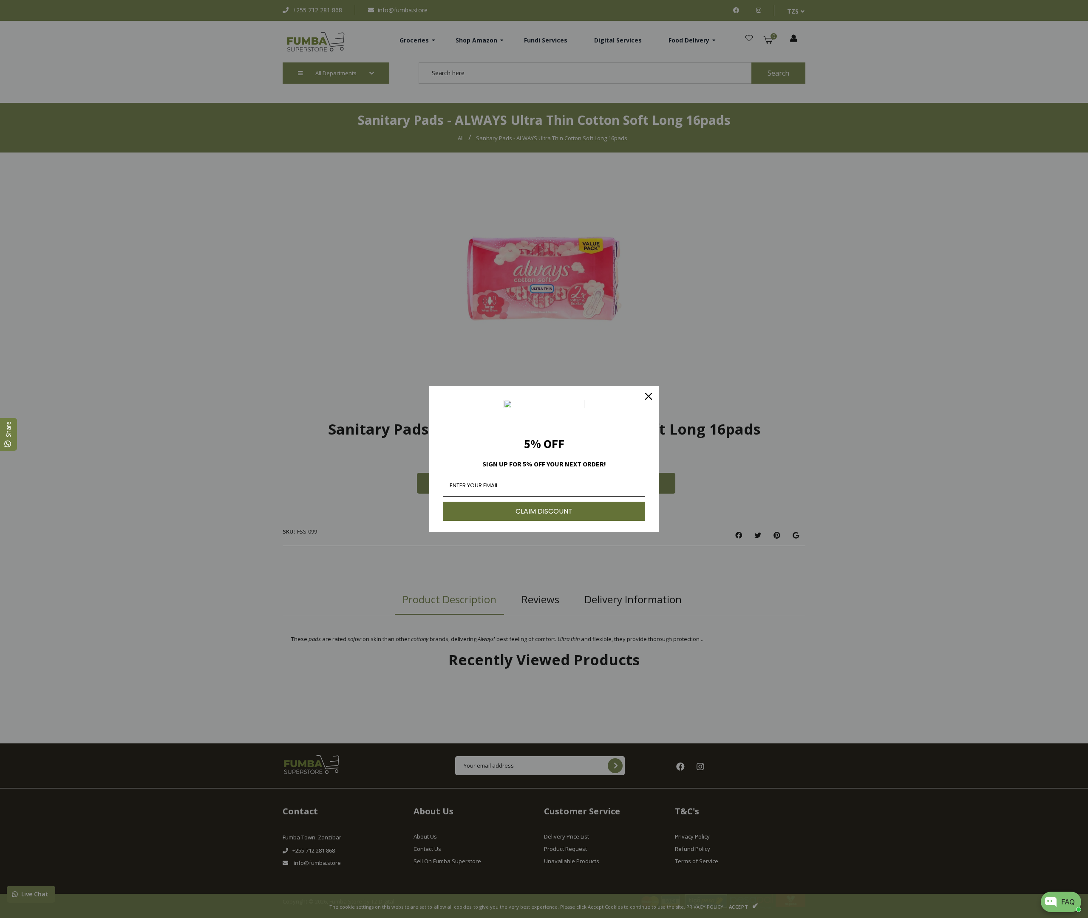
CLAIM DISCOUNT (544, 511)
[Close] (648, 396)
